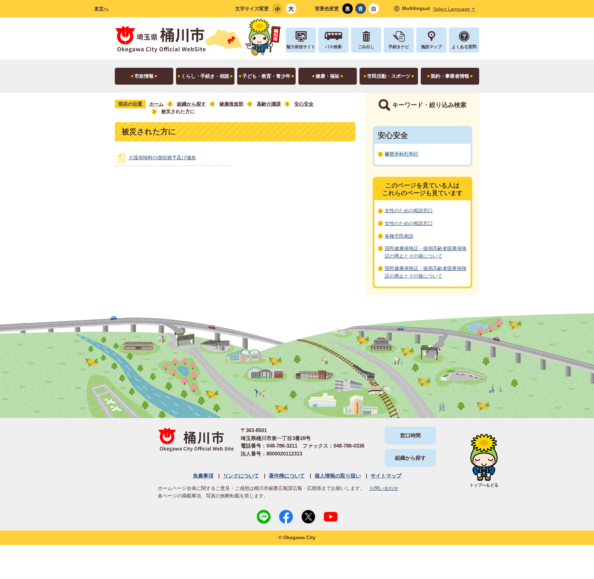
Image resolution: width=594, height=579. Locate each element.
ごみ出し (366, 47)
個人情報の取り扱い (338, 476)
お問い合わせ (384, 488)
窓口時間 (410, 435)
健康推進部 (231, 104)
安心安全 (304, 104)
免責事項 (203, 476)
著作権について (287, 476)
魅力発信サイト (300, 47)
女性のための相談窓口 (409, 210)
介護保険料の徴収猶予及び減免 (162, 157)
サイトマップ (386, 476)
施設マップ (431, 47)
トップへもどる (484, 485)
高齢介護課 (269, 104)
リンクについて (241, 476)
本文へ (101, 8)
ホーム (156, 104)
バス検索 (333, 47)
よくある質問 (464, 47)
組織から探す (191, 104)
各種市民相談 (399, 236)
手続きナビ (398, 47)
